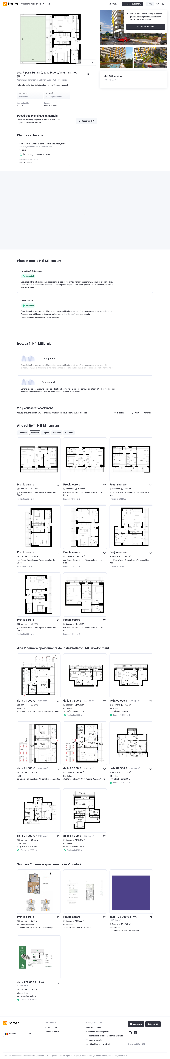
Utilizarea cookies (94, 1027)
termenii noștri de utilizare (140, 19)
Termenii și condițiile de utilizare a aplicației (104, 1036)
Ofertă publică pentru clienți (98, 1044)
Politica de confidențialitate (97, 1032)
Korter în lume (51, 1027)
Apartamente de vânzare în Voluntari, (32, 80)
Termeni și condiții (94, 1040)
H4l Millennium (61, 80)
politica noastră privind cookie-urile (144, 16)
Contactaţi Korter (52, 1032)
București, (51, 80)
